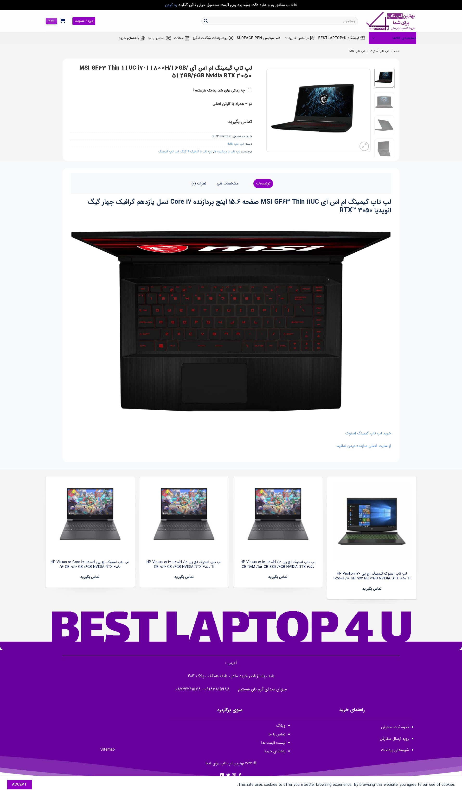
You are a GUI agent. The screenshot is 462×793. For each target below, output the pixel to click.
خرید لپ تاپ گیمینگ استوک (368, 433)
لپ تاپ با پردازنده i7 (227, 151)
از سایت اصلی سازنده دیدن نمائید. (363, 446)
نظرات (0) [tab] (199, 183)
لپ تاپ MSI (357, 51)
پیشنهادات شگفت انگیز (210, 38)
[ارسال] (206, 21)
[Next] (271, 110)
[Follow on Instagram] (234, 775)
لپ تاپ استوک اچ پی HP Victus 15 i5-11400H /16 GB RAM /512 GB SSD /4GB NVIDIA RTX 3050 (278, 564)
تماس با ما (156, 38)
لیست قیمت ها (273, 743)
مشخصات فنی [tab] (227, 183)
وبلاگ (280, 726)
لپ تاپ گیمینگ (168, 151)
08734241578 (188, 689)
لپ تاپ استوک (379, 51)
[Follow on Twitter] (228, 775)
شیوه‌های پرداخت (395, 750)
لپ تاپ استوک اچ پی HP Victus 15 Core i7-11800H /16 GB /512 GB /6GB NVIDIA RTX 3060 (90, 564)
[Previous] (362, 110)
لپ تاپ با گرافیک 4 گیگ (196, 151)
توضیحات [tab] (263, 183)
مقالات (179, 38)
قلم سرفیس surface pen (258, 38)
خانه (396, 51)
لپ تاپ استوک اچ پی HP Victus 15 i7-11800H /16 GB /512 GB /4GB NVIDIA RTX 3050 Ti (184, 564)
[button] (62, 20)
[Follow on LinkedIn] (222, 775)
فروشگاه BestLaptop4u (338, 38)
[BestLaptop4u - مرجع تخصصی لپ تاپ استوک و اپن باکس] (390, 21)
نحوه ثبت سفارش (395, 727)
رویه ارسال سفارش (394, 739)
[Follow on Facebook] (240, 775)
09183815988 (217, 689)
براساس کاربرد (298, 38)
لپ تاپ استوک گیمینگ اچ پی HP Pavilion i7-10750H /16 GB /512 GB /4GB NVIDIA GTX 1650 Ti (372, 576)
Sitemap (107, 750)
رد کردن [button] (171, 5)
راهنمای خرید (129, 38)
